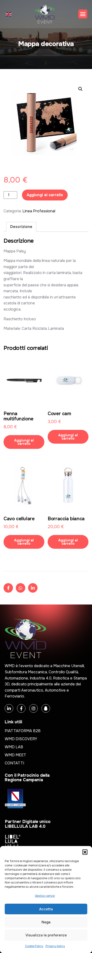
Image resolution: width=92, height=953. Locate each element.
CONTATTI (14, 763)
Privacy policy (55, 946)
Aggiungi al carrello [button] (24, 442)
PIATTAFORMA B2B (23, 730)
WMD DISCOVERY (21, 738)
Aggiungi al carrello (45, 194)
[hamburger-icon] (82, 14)
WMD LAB (14, 746)
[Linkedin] (9, 708)
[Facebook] (21, 708)
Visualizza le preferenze (46, 935)
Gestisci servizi (45, 896)
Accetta (46, 909)
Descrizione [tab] (21, 226)
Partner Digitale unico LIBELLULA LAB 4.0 (27, 824)
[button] (85, 852)
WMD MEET (15, 755)
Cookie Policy (34, 946)
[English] (9, 14)
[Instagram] (33, 708)
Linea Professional (38, 211)
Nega (46, 922)
